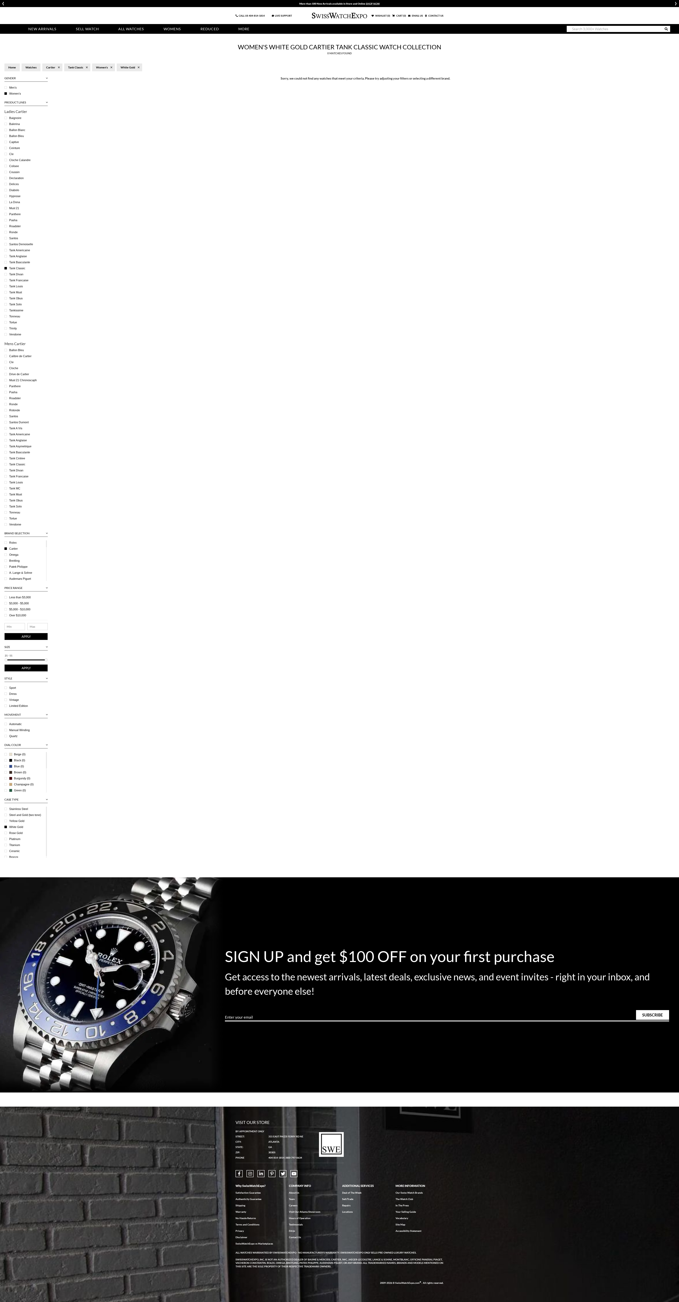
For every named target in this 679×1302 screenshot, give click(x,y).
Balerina (14, 124)
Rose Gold (16, 833)
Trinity (13, 328)
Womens (172, 29)
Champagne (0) (24, 784)
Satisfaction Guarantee (248, 1192)
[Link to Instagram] (250, 1173)
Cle (11, 154)
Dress (13, 693)
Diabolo (14, 190)
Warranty (241, 1211)
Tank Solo (15, 304)
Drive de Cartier (19, 374)
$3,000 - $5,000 (19, 603)
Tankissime (16, 310)
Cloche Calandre (20, 160)
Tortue (13, 322)
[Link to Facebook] (239, 1173)
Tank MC (14, 488)
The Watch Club (404, 1199)
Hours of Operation (300, 1218)
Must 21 (14, 208)
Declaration (16, 178)
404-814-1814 (257, 15)
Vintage (14, 699)
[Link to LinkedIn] (261, 1173)
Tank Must (15, 292)
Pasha (13, 220)
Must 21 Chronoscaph (23, 380)
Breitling (14, 560)
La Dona (14, 202)
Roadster (15, 226)
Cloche (13, 368)
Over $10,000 (17, 615)
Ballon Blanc (17, 130)
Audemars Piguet (20, 578)
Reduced (210, 29)
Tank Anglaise (18, 256)
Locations (347, 1211)
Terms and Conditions (247, 1224)
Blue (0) (19, 766)
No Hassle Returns (246, 1218)
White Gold (16, 827)
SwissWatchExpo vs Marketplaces (254, 1243)
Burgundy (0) (22, 778)
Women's (15, 93)
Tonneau (14, 316)
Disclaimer (241, 1237)
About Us (294, 1192)
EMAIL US (417, 15)
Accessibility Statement (408, 1230)
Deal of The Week (352, 1192)
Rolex (13, 542)
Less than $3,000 (20, 597)
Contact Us (295, 1237)
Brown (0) (20, 772)
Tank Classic (17, 268)
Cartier (13, 548)
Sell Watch (87, 29)
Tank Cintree (17, 458)
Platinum (14, 839)
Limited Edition (18, 705)
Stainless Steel (18, 808)
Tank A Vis (15, 428)
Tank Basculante (19, 262)
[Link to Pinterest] (271, 1173)
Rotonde (14, 410)
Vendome (15, 334)
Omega (13, 554)
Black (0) (19, 760)
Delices (14, 184)
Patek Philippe (18, 566)
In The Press (402, 1205)
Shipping (240, 1205)
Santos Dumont (19, 422)
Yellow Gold (16, 821)
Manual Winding (19, 730)
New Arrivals (42, 29)
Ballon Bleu (16, 136)
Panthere (15, 214)
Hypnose (15, 196)
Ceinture (14, 148)
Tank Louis (16, 286)
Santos (13, 238)
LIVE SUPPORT (283, 15)
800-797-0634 (294, 1157)
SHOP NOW (373, 3)
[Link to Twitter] (282, 1173)
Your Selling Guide (406, 1211)
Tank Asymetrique (20, 446)
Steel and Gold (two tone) (25, 814)
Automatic (15, 724)
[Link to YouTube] (293, 1173)
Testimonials (296, 1224)
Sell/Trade (347, 1199)
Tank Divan (16, 274)
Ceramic (14, 851)
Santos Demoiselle (21, 244)
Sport (12, 687)
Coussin (14, 172)
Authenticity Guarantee (248, 1199)
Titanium (14, 845)
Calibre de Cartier (20, 356)
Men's (13, 87)
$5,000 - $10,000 (19, 609)
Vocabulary (402, 1218)
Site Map (400, 1224)
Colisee (14, 166)
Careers (293, 1205)
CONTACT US (435, 15)
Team (292, 1199)
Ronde (13, 232)
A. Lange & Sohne (20, 572)
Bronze (13, 857)
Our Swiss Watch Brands (409, 1192)
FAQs (292, 1230)
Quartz (13, 736)
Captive (14, 142)
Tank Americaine (19, 250)
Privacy (240, 1230)
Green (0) (20, 790)
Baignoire (15, 118)
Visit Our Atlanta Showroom (304, 1211)
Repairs (346, 1205)
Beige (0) (19, 754)
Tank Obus (16, 298)
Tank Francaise (18, 280)
